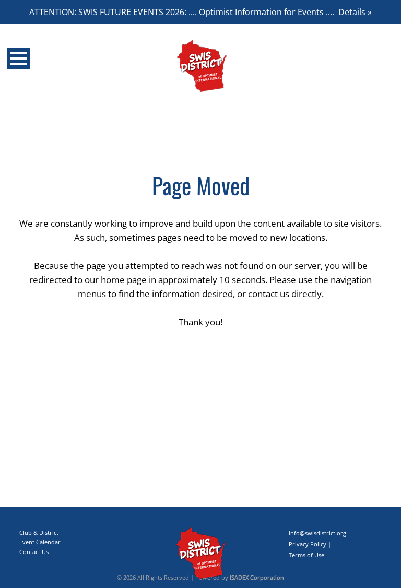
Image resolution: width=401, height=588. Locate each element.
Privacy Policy (307, 544)
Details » (355, 12)
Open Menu (18, 58)
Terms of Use (306, 555)
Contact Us (34, 552)
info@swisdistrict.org (317, 533)
